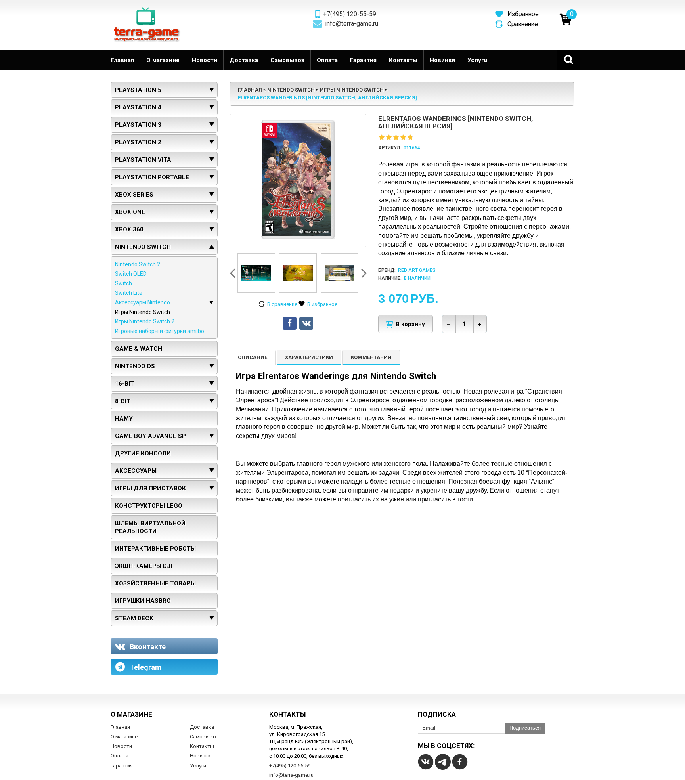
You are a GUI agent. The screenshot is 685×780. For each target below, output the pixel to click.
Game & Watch (138, 348)
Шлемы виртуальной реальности (150, 527)
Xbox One (130, 212)
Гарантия (363, 60)
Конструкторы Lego (148, 505)
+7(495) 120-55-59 (349, 14)
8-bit (122, 401)
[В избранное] (317, 304)
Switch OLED (131, 274)
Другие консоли (143, 453)
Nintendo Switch (143, 246)
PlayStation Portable (152, 177)
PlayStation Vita (143, 159)
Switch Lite (128, 293)
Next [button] (363, 273)
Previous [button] (233, 273)
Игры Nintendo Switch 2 (144, 321)
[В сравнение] (277, 304)
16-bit (124, 383)
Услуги (477, 60)
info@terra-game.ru (351, 23)
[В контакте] (426, 762)
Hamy (124, 418)
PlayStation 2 (138, 142)
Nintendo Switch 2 (137, 264)
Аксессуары (136, 470)
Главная (122, 60)
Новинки (442, 60)
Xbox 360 (129, 229)
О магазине (163, 60)
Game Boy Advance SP (150, 436)
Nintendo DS (135, 366)
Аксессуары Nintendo (142, 302)
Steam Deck (134, 618)
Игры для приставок (150, 488)
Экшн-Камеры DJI (143, 566)
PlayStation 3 (138, 124)
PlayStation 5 (138, 90)
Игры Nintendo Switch (142, 312)
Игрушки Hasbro (143, 600)
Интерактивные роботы (155, 548)
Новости (204, 60)
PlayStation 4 (138, 107)
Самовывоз (287, 60)
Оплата (327, 60)
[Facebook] (460, 762)
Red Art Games (417, 270)
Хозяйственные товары (155, 583)
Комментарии (371, 357)
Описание (252, 357)
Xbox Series (134, 194)
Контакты (403, 60)
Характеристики (309, 357)
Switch (123, 283)
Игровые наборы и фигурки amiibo (159, 331)
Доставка (244, 60)
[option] (256, 273)
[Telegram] (443, 762)
